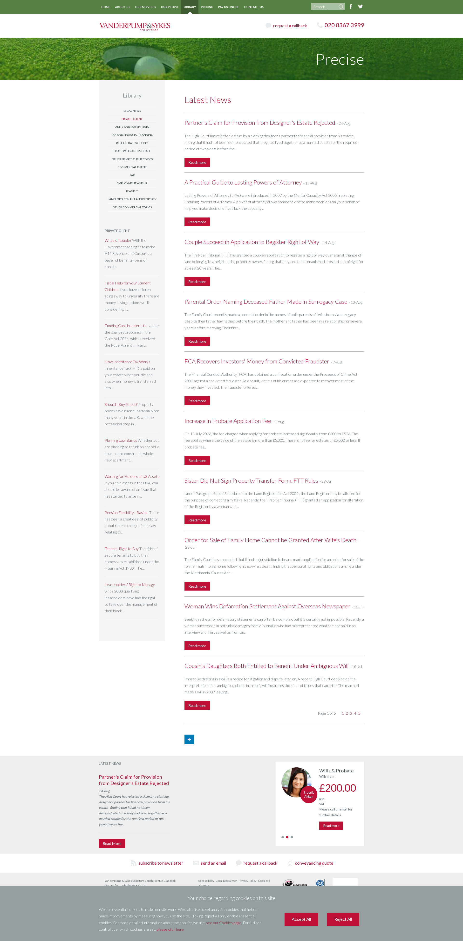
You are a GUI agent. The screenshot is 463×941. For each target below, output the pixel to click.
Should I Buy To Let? (121, 404)
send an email (213, 863)
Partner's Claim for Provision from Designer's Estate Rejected (259, 122)
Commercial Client (132, 167)
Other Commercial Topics (132, 207)
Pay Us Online (228, 7)
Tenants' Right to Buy (122, 548)
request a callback (290, 25)
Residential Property (132, 143)
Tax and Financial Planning (132, 135)
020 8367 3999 (344, 24)
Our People (170, 7)
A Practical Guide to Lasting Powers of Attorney (243, 182)
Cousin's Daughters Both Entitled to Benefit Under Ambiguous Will (266, 665)
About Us (122, 7)
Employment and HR (132, 183)
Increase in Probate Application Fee (227, 420)
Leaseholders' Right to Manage (130, 584)
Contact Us (254, 7)
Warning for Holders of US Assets (132, 476)
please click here (170, 929)
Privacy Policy (247, 880)
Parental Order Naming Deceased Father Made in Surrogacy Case (265, 301)
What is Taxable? (118, 240)
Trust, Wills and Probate (132, 151)
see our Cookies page (223, 922)
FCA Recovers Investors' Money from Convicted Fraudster (256, 361)
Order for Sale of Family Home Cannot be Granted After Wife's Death (270, 539)
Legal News (132, 110)
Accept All (301, 919)
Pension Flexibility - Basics (126, 512)
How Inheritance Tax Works (127, 361)
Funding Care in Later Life (126, 325)
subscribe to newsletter (160, 863)
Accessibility (206, 880)
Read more (331, 825)
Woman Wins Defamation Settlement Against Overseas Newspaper (267, 606)
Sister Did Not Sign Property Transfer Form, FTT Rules (251, 480)
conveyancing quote (314, 863)
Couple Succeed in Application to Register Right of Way (251, 241)
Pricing (207, 7)
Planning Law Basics (121, 440)
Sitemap (203, 885)
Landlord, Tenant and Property (132, 199)
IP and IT (132, 191)
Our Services (145, 7)
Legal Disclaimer (226, 880)
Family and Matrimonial (132, 127)
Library (190, 7)
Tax (132, 175)
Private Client (132, 119)
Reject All (343, 919)
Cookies (263, 880)
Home (105, 7)
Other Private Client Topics (132, 159)
